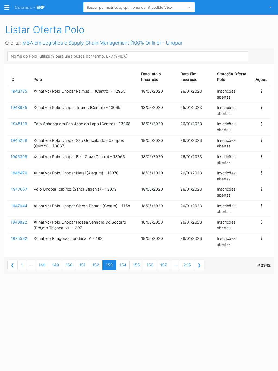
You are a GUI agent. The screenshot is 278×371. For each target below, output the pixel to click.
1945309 (19, 156)
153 (109, 265)
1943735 (19, 91)
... (175, 265)
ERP (30, 7)
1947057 (19, 189)
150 (69, 265)
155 (136, 265)
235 (187, 265)
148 (42, 265)
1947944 (19, 205)
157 (163, 265)
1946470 (19, 173)
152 (95, 265)
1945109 (19, 123)
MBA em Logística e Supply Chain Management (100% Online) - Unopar (102, 43)
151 (82, 265)
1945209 (19, 140)
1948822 (19, 222)
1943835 (19, 107)
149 (55, 265)
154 (122, 265)
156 (150, 265)
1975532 (19, 238)
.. (31, 265)
